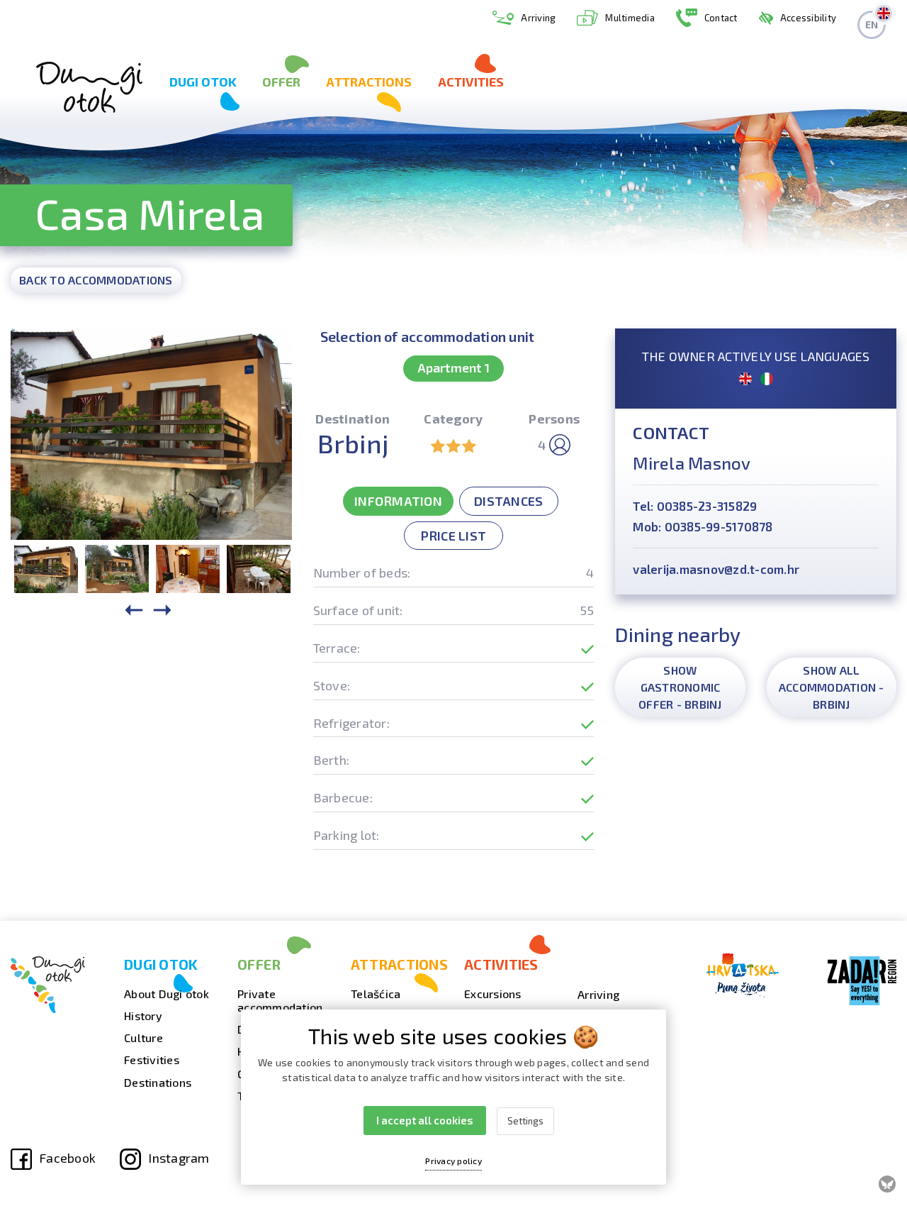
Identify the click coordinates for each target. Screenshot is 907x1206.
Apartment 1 (453, 367)
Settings (525, 1121)
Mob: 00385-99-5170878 (702, 526)
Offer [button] (281, 81)
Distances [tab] (508, 501)
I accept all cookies (424, 1120)
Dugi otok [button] (203, 81)
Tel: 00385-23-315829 (695, 506)
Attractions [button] (369, 81)
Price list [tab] (454, 535)
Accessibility (808, 17)
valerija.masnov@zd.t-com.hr (716, 569)
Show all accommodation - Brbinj (831, 687)
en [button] (872, 24)
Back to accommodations (96, 280)
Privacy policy (453, 1161)
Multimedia (630, 17)
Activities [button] (471, 81)
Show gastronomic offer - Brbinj (680, 687)
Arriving (538, 17)
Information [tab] (398, 501)
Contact (721, 17)
